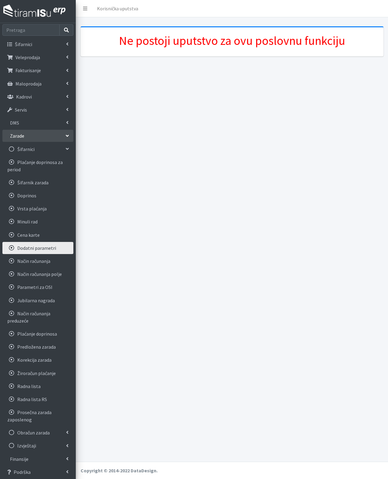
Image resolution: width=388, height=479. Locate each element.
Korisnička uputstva (117, 8)
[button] (85, 8)
